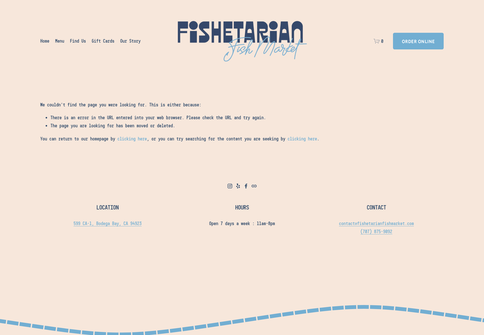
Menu (59, 41)
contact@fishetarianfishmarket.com (376, 223)
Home (44, 41)
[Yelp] (237, 186)
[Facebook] (246, 186)
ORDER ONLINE (418, 41)
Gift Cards (103, 41)
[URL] (254, 186)
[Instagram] (229, 186)
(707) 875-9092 (376, 231)
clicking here (132, 138)
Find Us (78, 41)
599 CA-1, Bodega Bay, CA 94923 (108, 223)
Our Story (130, 41)
